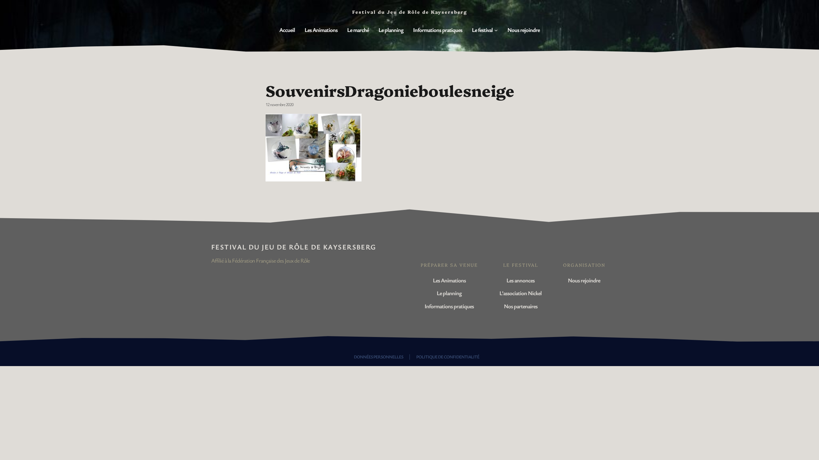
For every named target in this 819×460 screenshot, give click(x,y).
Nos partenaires (520, 306)
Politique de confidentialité (447, 357)
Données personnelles (378, 357)
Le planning (449, 293)
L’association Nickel (520, 293)
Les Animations (449, 280)
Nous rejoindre (584, 280)
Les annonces (520, 280)
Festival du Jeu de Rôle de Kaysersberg (293, 246)
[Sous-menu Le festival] (496, 30)
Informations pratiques (449, 306)
